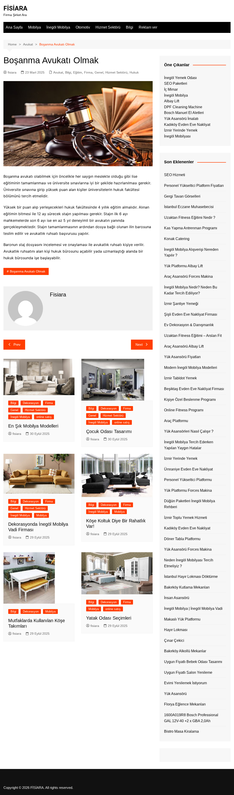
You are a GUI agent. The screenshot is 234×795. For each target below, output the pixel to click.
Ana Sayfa (14, 27)
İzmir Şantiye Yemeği (181, 304)
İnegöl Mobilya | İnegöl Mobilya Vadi (193, 608)
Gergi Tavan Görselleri (182, 196)
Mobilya (34, 27)
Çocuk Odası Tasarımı (109, 431)
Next (139, 344)
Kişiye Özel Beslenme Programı (190, 399)
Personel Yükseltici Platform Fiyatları (194, 186)
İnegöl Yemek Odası (180, 78)
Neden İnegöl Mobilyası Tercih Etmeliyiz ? (188, 563)
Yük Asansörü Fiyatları (182, 357)
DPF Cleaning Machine (183, 107)
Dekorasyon (31, 403)
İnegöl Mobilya (58, 27)
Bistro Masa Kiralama (181, 731)
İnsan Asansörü (176, 598)
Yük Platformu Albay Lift (183, 266)
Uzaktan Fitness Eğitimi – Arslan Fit (193, 336)
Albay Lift (171, 101)
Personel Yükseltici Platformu (188, 480)
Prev (17, 344)
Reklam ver (148, 27)
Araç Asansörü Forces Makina (188, 276)
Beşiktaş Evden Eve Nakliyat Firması (194, 389)
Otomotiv (83, 27)
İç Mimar (171, 89)
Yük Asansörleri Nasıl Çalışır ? (188, 431)
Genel (99, 72)
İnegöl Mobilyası (177, 136)
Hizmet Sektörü (108, 27)
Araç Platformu (176, 421)
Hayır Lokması (175, 630)
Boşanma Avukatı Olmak (27, 271)
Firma (88, 72)
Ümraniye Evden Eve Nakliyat (188, 469)
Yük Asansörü (175, 694)
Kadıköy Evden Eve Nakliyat (187, 125)
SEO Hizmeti (174, 175)
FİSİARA (15, 8)
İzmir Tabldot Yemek (180, 378)
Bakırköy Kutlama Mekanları (187, 587)
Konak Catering (176, 239)
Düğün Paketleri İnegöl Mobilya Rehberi (189, 504)
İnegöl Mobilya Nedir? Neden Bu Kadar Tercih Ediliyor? (190, 290)
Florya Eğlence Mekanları (185, 704)
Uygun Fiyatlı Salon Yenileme (188, 672)
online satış (44, 417)
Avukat (58, 72)
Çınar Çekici (174, 640)
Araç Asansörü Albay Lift (184, 346)
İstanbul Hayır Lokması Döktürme (191, 576)
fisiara (12, 72)
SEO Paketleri (175, 83)
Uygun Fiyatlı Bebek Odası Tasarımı (193, 662)
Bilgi (129, 27)
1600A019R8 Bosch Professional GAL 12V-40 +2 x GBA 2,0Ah (191, 718)
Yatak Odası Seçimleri (108, 618)
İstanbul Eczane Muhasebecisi (189, 207)
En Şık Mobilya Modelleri (33, 425)
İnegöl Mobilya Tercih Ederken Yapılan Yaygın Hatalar (188, 445)
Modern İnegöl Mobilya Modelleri (190, 368)
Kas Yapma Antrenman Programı (190, 228)
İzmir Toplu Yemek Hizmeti (185, 518)
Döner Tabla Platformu (182, 539)
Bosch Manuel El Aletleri (184, 113)
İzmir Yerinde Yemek (180, 130)
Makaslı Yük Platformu (182, 619)
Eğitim (77, 72)
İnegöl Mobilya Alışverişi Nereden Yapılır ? (191, 252)
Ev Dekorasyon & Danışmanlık (189, 325)
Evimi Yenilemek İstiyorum (185, 683)
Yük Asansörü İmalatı (181, 119)
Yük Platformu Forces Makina (188, 490)
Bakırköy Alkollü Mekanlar (185, 651)
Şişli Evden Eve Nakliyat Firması (190, 314)
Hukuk (134, 72)
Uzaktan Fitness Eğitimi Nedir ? (189, 217)
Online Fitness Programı (183, 410)
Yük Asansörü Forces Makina (188, 549)
